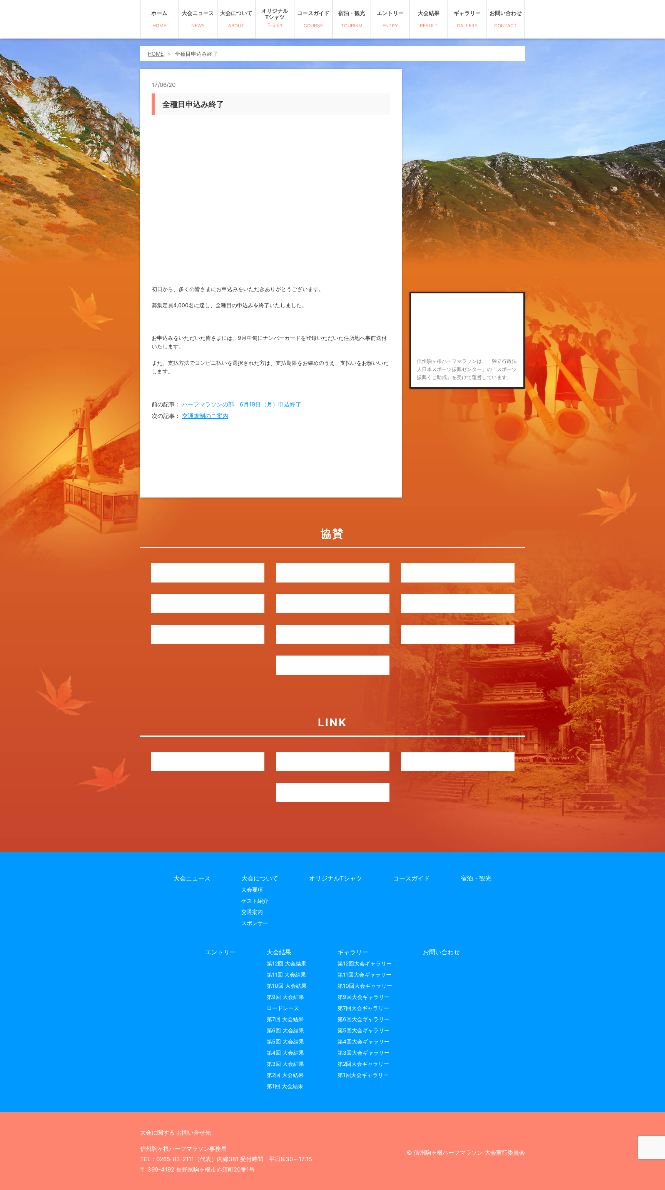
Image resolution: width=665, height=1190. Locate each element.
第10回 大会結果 (287, 985)
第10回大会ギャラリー (365, 985)
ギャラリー (467, 19)
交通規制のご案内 (205, 415)
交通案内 (252, 912)
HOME (156, 53)
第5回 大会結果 (285, 1041)
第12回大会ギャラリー (365, 963)
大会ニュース (198, 19)
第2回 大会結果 (285, 1075)
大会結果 (428, 19)
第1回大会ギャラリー (363, 1075)
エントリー (390, 19)
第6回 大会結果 (285, 1030)
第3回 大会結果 (285, 1063)
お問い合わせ (506, 19)
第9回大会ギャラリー (363, 997)
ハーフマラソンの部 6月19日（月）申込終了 (241, 404)
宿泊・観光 (351, 19)
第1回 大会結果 (285, 1086)
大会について (236, 19)
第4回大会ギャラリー (363, 1041)
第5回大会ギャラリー (363, 1030)
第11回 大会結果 (286, 974)
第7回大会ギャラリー (363, 1008)
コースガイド (313, 19)
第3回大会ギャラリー (363, 1052)
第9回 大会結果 (285, 997)
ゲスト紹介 (254, 900)
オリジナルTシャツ (274, 18)
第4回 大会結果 (285, 1052)
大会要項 (252, 889)
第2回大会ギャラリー (363, 1063)
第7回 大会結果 (285, 1019)
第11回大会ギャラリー (364, 974)
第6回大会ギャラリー (363, 1019)
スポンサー (254, 923)
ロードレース (283, 1008)
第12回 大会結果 (286, 963)
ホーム (159, 19)
